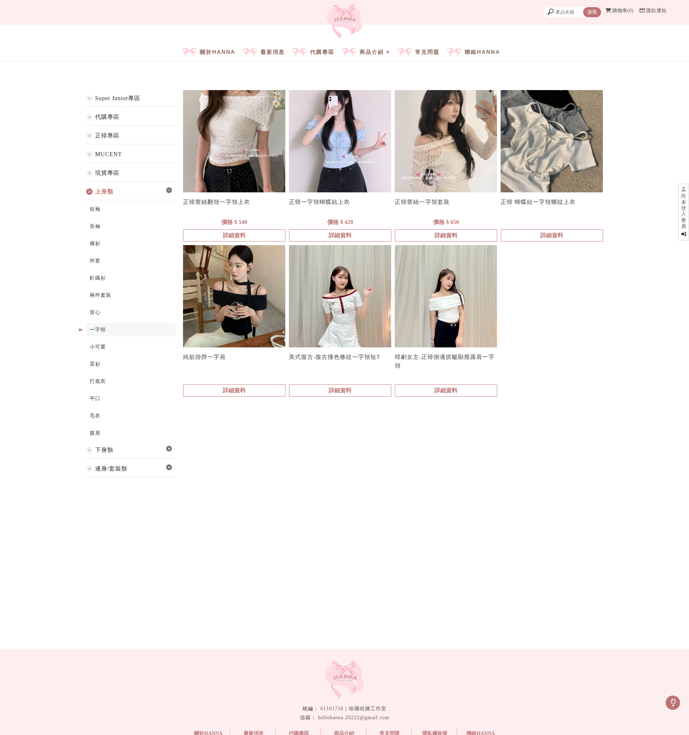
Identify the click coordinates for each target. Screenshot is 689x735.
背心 (95, 312)
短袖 (95, 209)
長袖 (95, 226)
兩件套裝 (100, 295)
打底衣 (98, 381)
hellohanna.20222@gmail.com (353, 717)
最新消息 (273, 52)
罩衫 (95, 364)
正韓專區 (107, 135)
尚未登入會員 (683, 211)
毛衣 (95, 415)
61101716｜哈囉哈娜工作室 (353, 708)
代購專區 (322, 52)
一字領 (98, 329)
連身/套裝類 (111, 468)
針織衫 (98, 278)
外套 (95, 260)
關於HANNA (217, 52)
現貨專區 (107, 173)
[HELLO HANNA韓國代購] (344, 22)
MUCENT (108, 154)
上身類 (104, 191)
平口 (95, 398)
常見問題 (427, 52)
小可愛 (98, 347)
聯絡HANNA (482, 52)
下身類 (104, 450)
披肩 (95, 433)
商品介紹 (372, 52)
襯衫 (95, 243)
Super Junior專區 (117, 98)
